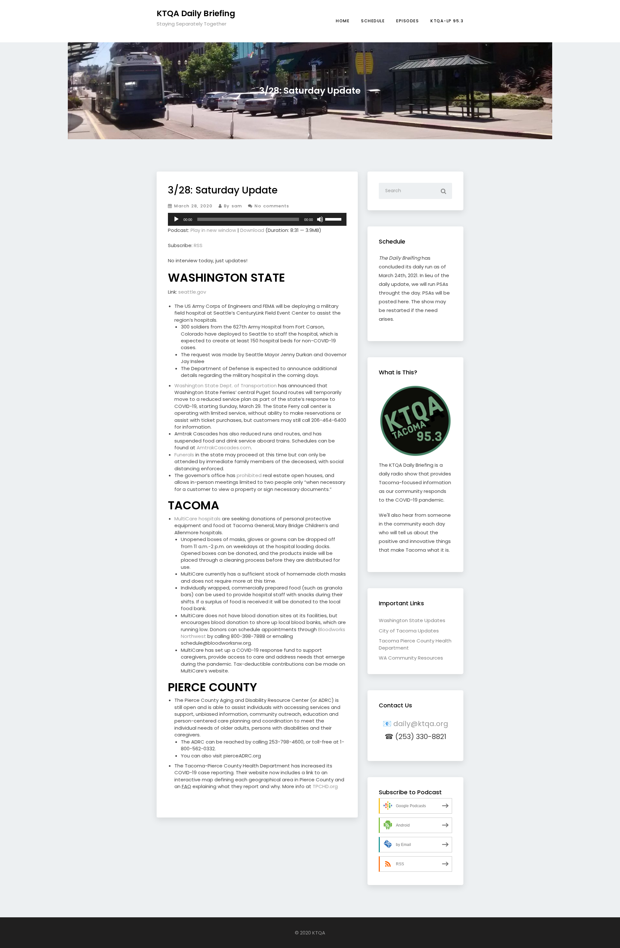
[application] (257, 219)
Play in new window (213, 230)
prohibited (249, 475)
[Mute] (320, 219)
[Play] (176, 219)
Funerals (184, 454)
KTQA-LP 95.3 (446, 21)
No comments (271, 206)
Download (252, 230)
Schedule (373, 21)
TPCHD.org (325, 786)
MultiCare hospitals (197, 518)
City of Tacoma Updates (409, 630)
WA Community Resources (411, 657)
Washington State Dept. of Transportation (225, 385)
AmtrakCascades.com (224, 447)
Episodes (407, 21)
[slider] (334, 218)
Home (342, 21)
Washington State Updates (412, 620)
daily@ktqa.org (420, 724)
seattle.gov (192, 291)
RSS (198, 245)
